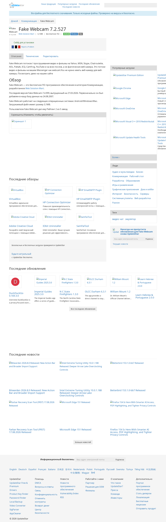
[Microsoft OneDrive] (124, 108)
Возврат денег (42, 505)
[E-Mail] (19, 47)
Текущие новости (120, 244)
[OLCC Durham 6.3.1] (95, 280)
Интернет (117, 193)
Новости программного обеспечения (67, 486)
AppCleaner (15, 513)
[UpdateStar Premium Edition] (129, 75)
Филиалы (90, 490)
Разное (116, 202)
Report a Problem (27, 47)
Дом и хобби (147, 189)
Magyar (85, 472)
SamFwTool (83, 225)
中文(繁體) (75, 472)
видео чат (117, 219)
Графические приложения (125, 189)
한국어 (68, 469)
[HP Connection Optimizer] (58, 191)
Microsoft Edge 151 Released (75, 429)
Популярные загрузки (67, 4)
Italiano (52, 469)
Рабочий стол (137, 176)
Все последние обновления (83, 309)
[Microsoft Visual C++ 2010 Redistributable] (134, 121)
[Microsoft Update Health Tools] (130, 137)
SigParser (14, 509)
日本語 (60, 469)
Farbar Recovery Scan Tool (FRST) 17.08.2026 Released (27, 431)
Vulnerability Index (69, 493)
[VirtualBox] (17, 190)
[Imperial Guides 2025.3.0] (45, 280)
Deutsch (23, 469)
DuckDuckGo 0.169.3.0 (16, 294)
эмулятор (130, 219)
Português (99, 469)
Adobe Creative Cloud (21, 225)
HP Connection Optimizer (57, 202)
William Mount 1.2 (120, 291)
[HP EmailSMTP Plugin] (90, 190)
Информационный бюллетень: (57, 459)
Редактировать (50, 56)
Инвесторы (116, 497)
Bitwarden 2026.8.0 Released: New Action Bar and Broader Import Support (32, 391)
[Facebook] (13, 47)
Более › (116, 157)
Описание (16, 56)
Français (42, 469)
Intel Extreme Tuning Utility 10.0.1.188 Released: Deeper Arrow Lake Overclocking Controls (81, 393)
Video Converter (18, 505)
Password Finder (18, 497)
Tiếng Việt (139, 469)
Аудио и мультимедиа (123, 171)
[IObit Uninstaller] (54, 216)
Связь (38, 490)
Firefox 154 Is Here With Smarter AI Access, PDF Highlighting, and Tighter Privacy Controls (131, 432)
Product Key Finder (19, 494)
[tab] (16, 56)
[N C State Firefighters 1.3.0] (70, 280)
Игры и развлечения (122, 185)
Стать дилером (143, 493)
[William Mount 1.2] (121, 280)
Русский (110, 469)
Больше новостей (83, 442)
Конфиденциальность (46, 494)
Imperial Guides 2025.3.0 (43, 293)
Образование (133, 180)
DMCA (38, 482)
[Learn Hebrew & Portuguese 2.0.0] (146, 282)
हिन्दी (93, 472)
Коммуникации (120, 176)
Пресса (114, 490)
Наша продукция (48, 4)
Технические (32, 56)
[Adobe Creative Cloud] (22, 216)
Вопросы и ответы (44, 486)
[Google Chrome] (122, 88)
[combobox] (128, 5)
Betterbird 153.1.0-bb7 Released (127, 390)
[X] (16, 47)
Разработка (118, 180)
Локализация (142, 497)
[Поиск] (154, 5)
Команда (115, 494)
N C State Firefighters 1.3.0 (69, 293)
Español (32, 469)
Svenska (120, 469)
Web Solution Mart (26, 34)
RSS (62, 497)
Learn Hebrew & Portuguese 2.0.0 (145, 296)
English (13, 469)
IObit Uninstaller (52, 225)
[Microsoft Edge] (122, 98)
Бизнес (139, 171)
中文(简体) (151, 469)
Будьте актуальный (21, 253)
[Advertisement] (57, 154)
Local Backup (16, 501)
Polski (89, 469)
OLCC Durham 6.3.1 (95, 291)
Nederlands (79, 469)
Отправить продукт (146, 508)
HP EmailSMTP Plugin (88, 198)
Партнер (89, 482)
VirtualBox (15, 198)
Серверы (144, 193)
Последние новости (71, 7)
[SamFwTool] (85, 216)
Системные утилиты (122, 198)
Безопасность (131, 193)
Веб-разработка (142, 198)
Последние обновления (89, 4)
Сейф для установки (23, 42)
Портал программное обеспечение (143, 486)
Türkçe (129, 469)
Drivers (13, 490)
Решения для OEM (94, 486)
